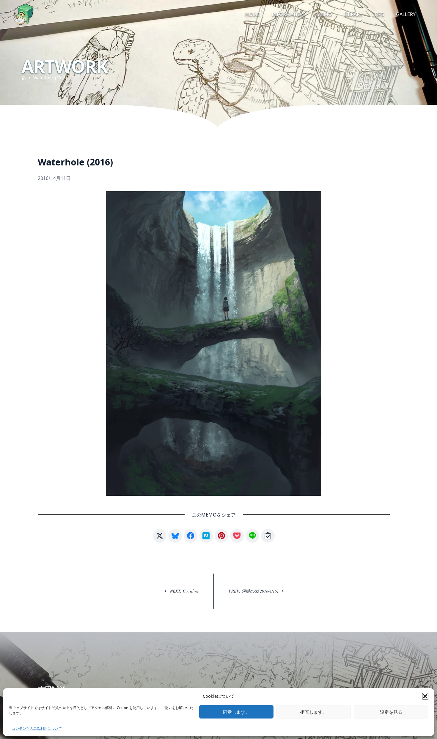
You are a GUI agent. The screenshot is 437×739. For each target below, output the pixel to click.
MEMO (324, 14)
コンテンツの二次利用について (37, 728)
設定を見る (391, 712)
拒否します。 (313, 712)
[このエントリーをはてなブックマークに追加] (206, 536)
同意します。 (236, 712)
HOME (252, 14)
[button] (425, 696)
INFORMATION (288, 14)
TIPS (379, 14)
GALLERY (406, 14)
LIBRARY (353, 14)
